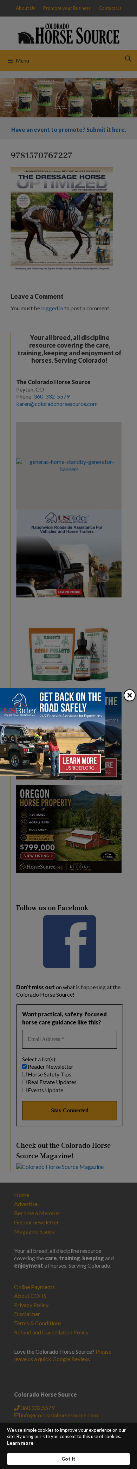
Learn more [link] (20, 1443)
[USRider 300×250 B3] (52, 773)
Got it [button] (68, 1459)
